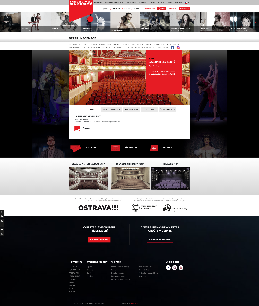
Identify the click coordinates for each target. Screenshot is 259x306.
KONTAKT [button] (178, 3)
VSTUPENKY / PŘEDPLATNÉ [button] (114, 3)
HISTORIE (126, 45)
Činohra (90, 270)
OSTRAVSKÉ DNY (159, 45)
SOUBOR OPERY (105, 45)
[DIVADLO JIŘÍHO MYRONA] (130, 178)
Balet (89, 273)
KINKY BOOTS (6, 29)
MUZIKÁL (137, 9)
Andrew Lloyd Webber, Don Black (220, 31)
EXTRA (71, 282)
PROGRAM (73, 45)
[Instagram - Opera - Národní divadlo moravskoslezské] (178, 47)
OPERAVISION (163, 48)
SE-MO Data (134, 303)
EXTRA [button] (152, 3)
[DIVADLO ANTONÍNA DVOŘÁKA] (88, 178)
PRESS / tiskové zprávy (120, 267)
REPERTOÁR (83, 45)
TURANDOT (125, 29)
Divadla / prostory (118, 273)
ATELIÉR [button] (161, 3)
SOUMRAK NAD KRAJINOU (160, 29)
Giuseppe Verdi (185, 31)
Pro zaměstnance (118, 276)
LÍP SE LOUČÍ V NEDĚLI (218, 29)
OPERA (105, 9)
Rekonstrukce (144, 270)
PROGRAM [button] (98, 3)
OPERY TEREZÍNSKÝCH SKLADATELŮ (119, 48)
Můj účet (173, 8)
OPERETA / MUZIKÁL (216, 27)
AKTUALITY (117, 45)
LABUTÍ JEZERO (66, 29)
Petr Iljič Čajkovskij (66, 31)
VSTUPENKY (92, 147)
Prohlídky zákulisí (145, 267)
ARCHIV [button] (169, 3)
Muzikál (90, 276)
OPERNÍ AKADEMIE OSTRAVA (145, 48)
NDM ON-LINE (74, 276)
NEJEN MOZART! (96, 31)
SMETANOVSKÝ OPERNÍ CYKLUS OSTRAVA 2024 (86, 48)
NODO (148, 45)
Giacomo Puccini (125, 31)
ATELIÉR (72, 285)
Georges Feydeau (36, 31)
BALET (127, 9)
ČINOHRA (116, 9)
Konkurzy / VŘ (116, 270)
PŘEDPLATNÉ (131, 147)
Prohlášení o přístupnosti (120, 279)
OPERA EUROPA (173, 45)
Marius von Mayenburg (157, 31)
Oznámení (142, 276)
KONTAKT (72, 292)
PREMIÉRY (93, 45)
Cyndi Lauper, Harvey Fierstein (9, 31)
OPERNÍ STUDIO (138, 45)
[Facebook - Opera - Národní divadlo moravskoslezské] (172, 47)
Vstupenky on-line (99, 239)
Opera (89, 267)
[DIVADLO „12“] (170, 178)
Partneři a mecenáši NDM (148, 273)
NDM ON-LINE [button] (131, 3)
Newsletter (149, 8)
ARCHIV (72, 289)
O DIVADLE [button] (143, 3)
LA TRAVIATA (185, 29)
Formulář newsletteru (159, 239)
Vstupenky (184, 8)
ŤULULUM (34, 29)
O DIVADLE (73, 279)
